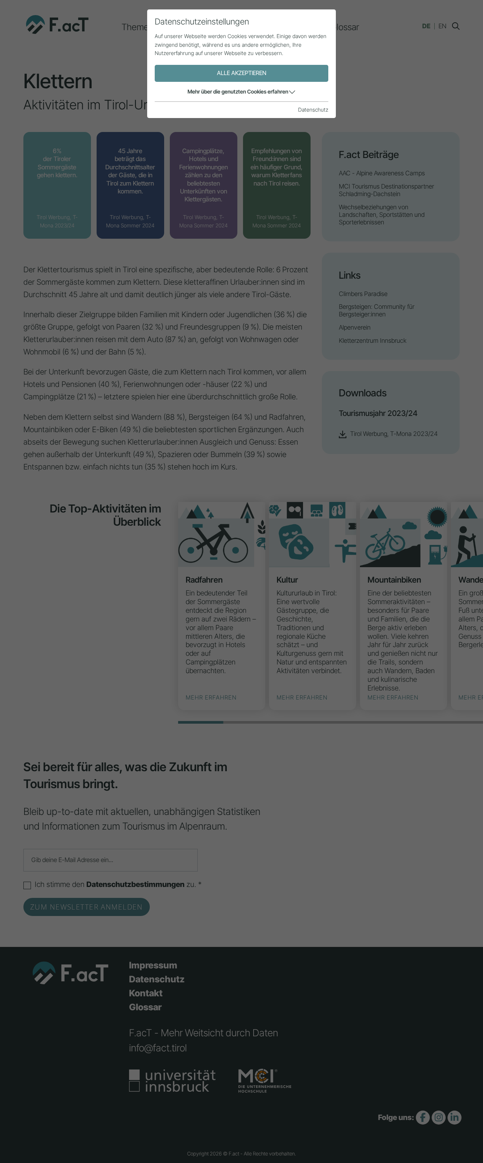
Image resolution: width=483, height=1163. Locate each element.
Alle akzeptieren (241, 73)
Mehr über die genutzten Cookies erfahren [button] (238, 91)
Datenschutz (313, 109)
